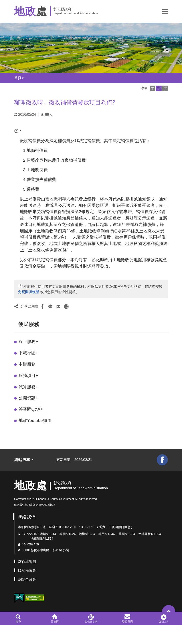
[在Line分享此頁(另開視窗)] (50, 306)
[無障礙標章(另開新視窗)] (34, 597)
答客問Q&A (31, 409)
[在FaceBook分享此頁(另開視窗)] (42, 306)
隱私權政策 (27, 570)
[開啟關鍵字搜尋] (18, 618)
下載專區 (28, 353)
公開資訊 (28, 398)
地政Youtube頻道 (35, 420)
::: (10, 78)
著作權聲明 (27, 562)
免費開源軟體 (28, 292)
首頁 (17, 78)
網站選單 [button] (22, 459)
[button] (165, 11)
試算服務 (28, 386)
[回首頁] (54, 618)
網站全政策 (27, 579)
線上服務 (28, 341)
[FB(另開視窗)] (162, 459)
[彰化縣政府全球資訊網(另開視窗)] (91, 618)
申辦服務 (27, 364)
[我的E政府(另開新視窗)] (19, 598)
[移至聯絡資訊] (127, 618)
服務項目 (28, 375)
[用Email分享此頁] (58, 306)
